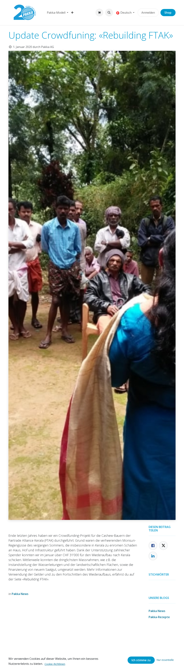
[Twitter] (163, 545)
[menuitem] (57, 12)
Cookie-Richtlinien (55, 664)
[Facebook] (153, 545)
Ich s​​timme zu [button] (141, 660)
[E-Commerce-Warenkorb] (99, 13)
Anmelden (148, 13)
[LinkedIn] (153, 556)
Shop (167, 13)
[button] (109, 13)
